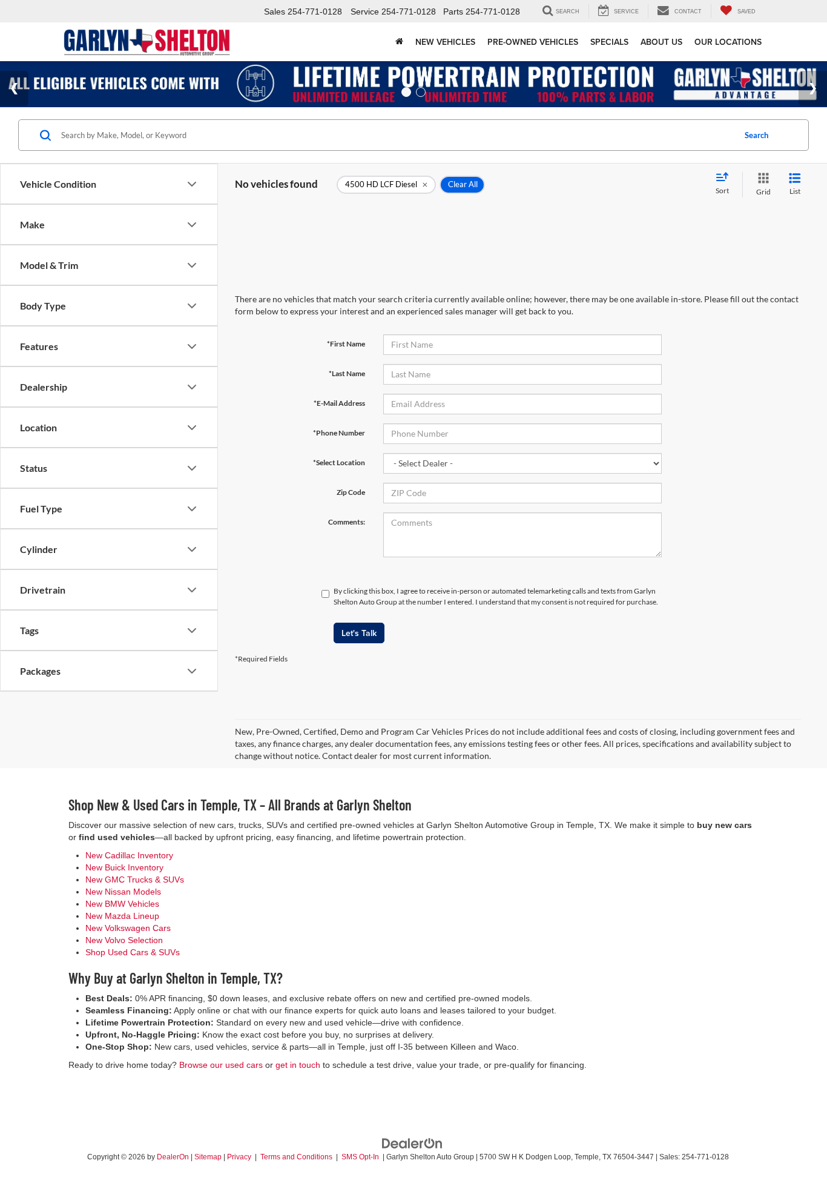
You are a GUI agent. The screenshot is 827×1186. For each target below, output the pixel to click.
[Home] (399, 41)
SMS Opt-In (361, 1157)
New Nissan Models (123, 891)
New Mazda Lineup (122, 916)
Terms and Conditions (297, 1157)
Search (756, 135)
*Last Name (347, 373)
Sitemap (208, 1157)
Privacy (239, 1157)
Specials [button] (609, 42)
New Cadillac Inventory (129, 855)
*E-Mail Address (339, 403)
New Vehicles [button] (445, 42)
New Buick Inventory (124, 867)
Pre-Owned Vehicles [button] (532, 42)
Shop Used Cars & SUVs (132, 952)
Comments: (346, 521)
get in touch (297, 1065)
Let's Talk (359, 633)
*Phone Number (339, 432)
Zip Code (351, 492)
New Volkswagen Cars (128, 928)
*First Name (346, 343)
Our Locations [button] (728, 42)
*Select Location (339, 462)
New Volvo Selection (124, 940)
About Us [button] (661, 42)
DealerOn (173, 1157)
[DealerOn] (412, 1142)
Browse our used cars (221, 1065)
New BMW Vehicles (122, 904)
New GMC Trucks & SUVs (134, 879)
